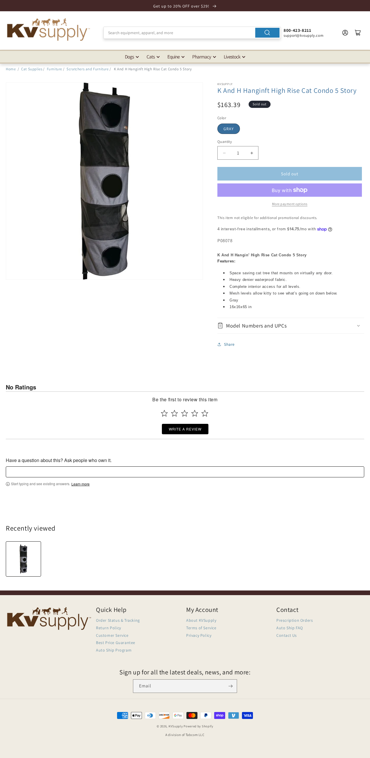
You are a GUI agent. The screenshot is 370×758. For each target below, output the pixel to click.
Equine (173, 57)
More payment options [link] (290, 204)
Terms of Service (201, 627)
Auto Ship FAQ (289, 627)
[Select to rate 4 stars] (194, 413)
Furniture (54, 69)
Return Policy (108, 627)
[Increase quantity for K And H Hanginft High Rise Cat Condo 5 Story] (251, 153)
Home (11, 69)
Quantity (224, 141)
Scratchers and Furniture (87, 69)
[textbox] (185, 471)
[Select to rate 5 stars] (204, 413)
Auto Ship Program (114, 650)
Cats (151, 57)
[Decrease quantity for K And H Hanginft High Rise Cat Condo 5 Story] (224, 153)
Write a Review (185, 428)
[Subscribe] (230, 686)
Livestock (232, 57)
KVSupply (176, 726)
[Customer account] (345, 32)
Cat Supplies (31, 69)
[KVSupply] (49, 29)
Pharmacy (201, 57)
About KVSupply (201, 620)
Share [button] (229, 344)
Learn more (80, 484)
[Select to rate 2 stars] (174, 413)
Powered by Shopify (198, 726)
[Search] (267, 33)
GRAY (228, 128)
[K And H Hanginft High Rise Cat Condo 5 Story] (23, 558)
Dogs (129, 57)
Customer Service (112, 635)
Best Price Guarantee (115, 642)
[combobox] (192, 33)
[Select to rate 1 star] (164, 413)
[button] (290, 325)
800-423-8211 (297, 30)
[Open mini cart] (358, 32)
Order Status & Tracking (118, 620)
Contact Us (286, 635)
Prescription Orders (294, 620)
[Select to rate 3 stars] (184, 413)
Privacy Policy (198, 635)
